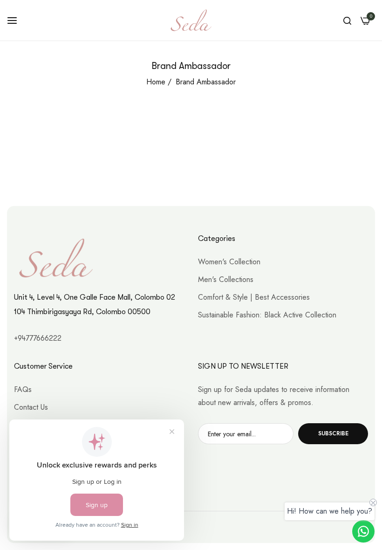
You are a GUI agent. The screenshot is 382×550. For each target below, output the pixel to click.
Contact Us (31, 407)
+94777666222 (37, 338)
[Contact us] (363, 531)
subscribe (333, 433)
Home (155, 81)
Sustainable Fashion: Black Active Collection (267, 314)
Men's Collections (225, 279)
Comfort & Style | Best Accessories (254, 297)
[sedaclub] (191, 20)
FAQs (23, 389)
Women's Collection (229, 261)
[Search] (347, 20)
